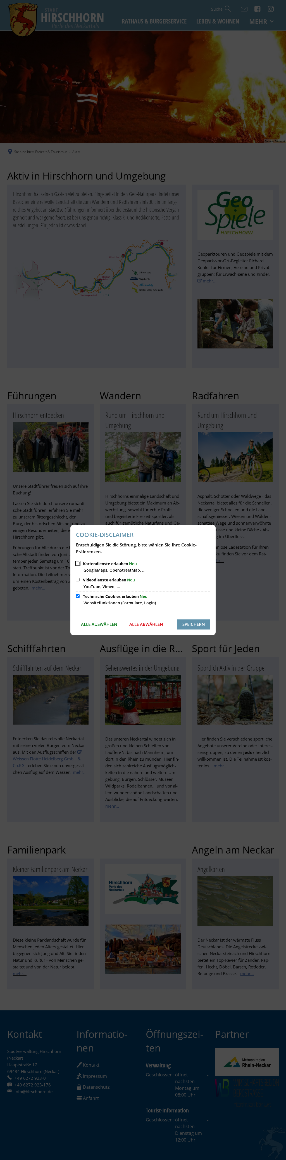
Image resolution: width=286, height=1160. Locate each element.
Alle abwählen (146, 624)
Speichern (193, 624)
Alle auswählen (99, 624)
